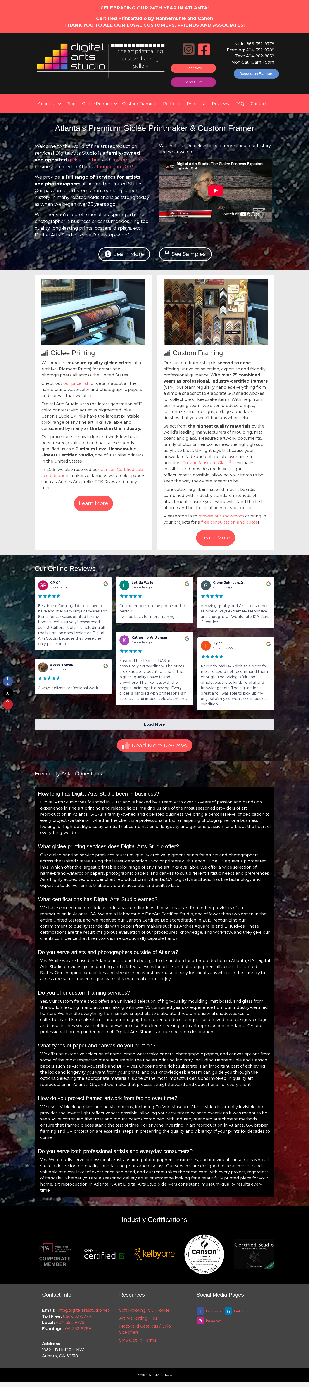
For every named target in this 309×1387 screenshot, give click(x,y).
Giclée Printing (97, 103)
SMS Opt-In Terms (137, 1340)
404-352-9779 (70, 1322)
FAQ (239, 103)
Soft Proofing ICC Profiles (144, 1310)
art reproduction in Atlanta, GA (141, 879)
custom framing (129, 160)
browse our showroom (221, 516)
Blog (71, 103)
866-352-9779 (77, 1316)
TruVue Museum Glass (207, 462)
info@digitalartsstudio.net (83, 1310)
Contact (259, 103)
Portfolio (171, 103)
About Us (47, 103)
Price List (196, 103)
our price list (75, 383)
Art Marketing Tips (138, 1318)
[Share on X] (8, 693)
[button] (60, 104)
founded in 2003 (115, 166)
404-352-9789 (76, 1328)
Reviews (220, 103)
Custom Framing (139, 103)
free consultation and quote (229, 522)
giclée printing (84, 160)
